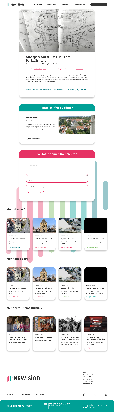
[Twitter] (106, 395)
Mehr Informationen (34, 138)
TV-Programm (51, 5)
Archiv (33, 89)
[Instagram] (95, 395)
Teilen (72, 89)
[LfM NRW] (57, 406)
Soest (44, 69)
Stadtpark (42, 89)
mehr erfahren (80, 5)
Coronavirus (60, 89)
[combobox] (98, 4)
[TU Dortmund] (94, 406)
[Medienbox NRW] (19, 406)
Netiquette (26, 394)
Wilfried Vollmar (38, 69)
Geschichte (29, 89)
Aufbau (47, 89)
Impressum (40, 394)
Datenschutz (11, 394)
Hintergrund (53, 89)
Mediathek (38, 5)
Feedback (83, 89)
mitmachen (66, 5)
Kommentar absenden (35, 193)
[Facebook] (84, 395)
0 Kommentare (79, 69)
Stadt (37, 89)
